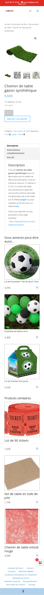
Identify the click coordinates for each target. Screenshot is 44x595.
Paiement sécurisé (12, 581)
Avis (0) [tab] (10, 157)
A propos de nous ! (15, 568)
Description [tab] (12, 145)
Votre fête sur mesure (15, 584)
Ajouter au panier (17, 118)
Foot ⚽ (7, 134)
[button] (35, 38)
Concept (31, 584)
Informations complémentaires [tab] (15, 151)
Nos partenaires (30, 581)
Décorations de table (21, 131)
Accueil (7, 24)
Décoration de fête (19, 24)
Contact (30, 568)
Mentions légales (26, 571)
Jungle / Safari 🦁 (18, 134)
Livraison (12, 571)
